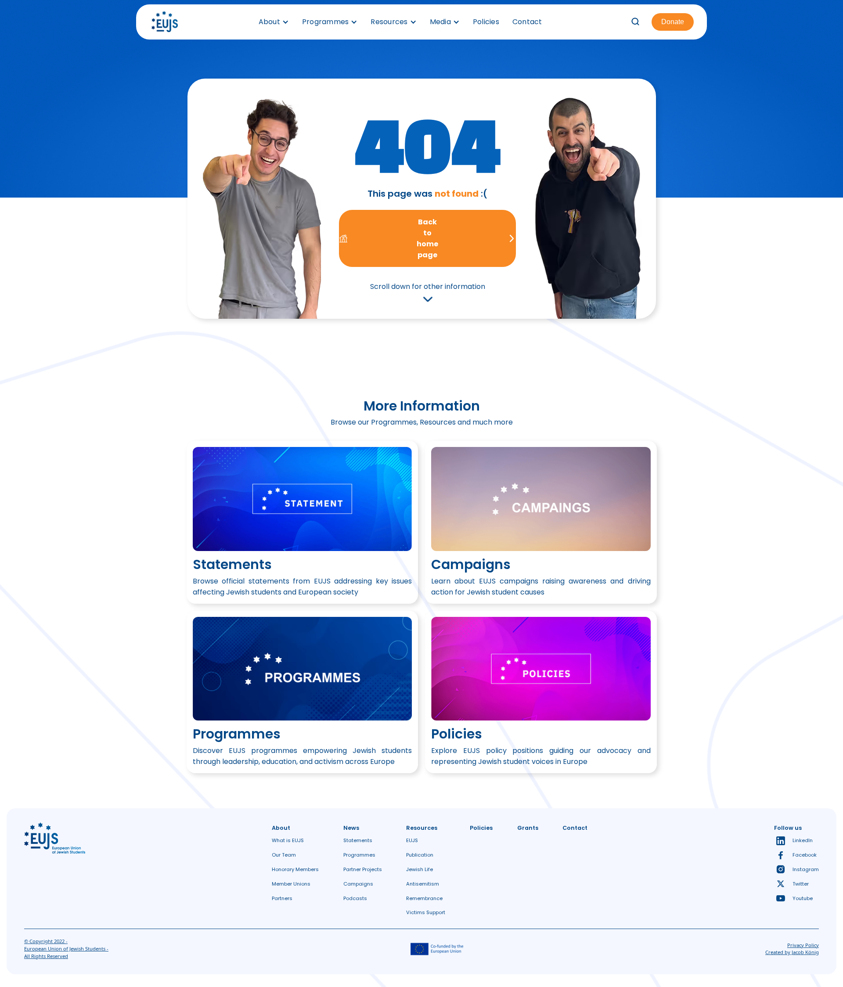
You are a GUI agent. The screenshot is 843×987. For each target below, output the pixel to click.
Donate (672, 21)
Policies (486, 22)
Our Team (284, 854)
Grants (527, 828)
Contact (527, 22)
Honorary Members (295, 869)
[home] (164, 22)
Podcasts (355, 898)
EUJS (412, 840)
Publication (419, 854)
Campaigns (358, 883)
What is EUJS (288, 840)
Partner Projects (362, 869)
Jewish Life (419, 869)
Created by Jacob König (792, 952)
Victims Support (425, 912)
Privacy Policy (803, 945)
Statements (357, 840)
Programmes (359, 854)
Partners (282, 898)
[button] (273, 22)
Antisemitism (422, 883)
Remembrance (424, 898)
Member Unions (291, 883)
